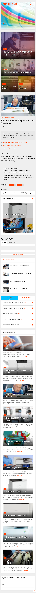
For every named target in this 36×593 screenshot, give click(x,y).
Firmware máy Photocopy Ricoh (16, 468)
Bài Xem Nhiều (9, 260)
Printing (12, 117)
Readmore (25, 356)
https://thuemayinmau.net (18, 251)
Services (5, 48)
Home (2, 117)
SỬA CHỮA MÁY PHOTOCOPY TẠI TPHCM (17, 53)
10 (5, 557)
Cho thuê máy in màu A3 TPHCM (26, 88)
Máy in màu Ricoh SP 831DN (14, 515)
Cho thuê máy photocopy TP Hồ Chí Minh (17, 72)
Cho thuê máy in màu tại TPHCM (12, 145)
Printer (21, 84)
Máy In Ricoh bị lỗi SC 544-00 (9, 88)
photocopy (6, 69)
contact (7, 349)
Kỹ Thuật (4, 84)
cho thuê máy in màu (18, 254)
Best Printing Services (9, 148)
